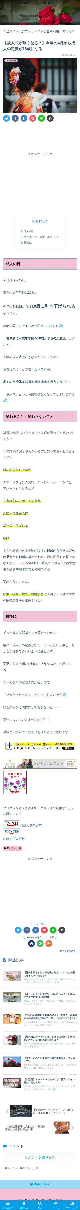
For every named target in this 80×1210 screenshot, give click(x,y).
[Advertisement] (40, 136)
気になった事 (13, 848)
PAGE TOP (41, 1184)
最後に (28, 242)
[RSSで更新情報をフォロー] (48, 943)
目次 (35, 221)
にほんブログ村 (31, 825)
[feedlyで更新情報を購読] (40, 943)
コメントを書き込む (40, 1157)
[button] (72, 664)
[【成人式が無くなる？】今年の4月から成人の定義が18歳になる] (24, 118)
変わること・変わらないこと (41, 236)
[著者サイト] (31, 943)
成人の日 (29, 231)
